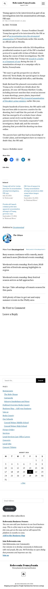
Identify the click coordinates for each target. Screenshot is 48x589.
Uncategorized (18, 227)
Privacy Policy (8, 429)
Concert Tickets (9, 447)
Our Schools (8, 419)
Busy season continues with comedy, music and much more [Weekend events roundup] (23, 256)
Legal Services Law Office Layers (16, 436)
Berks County (8, 415)
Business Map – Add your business (17, 408)
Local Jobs (7, 443)
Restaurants (8, 391)
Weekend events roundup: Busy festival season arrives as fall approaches (21, 278)
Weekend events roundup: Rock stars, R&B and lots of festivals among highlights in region (23, 267)
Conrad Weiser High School (15, 426)
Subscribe (9, 508)
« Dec (23, 483)
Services (6, 433)
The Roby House (11, 394)
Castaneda (8, 398)
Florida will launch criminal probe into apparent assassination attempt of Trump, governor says (11, 209)
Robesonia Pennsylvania (24, 3)
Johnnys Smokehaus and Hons (16, 401)
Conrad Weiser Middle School (16, 422)
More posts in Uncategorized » (35, 249)
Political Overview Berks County (16, 405)
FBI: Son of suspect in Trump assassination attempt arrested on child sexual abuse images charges (33, 191)
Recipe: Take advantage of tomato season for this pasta (24, 288)
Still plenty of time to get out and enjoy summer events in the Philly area (21, 298)
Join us (5, 412)
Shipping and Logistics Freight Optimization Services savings (24, 586)
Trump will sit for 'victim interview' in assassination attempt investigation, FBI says (12, 189)
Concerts (6, 440)
